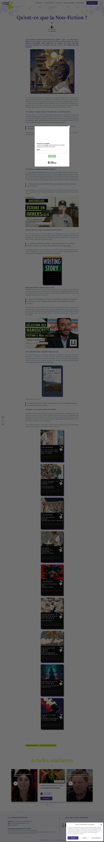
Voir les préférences (96, 838)
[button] (101, 824)
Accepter (73, 838)
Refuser (85, 838)
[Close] (69, 127)
